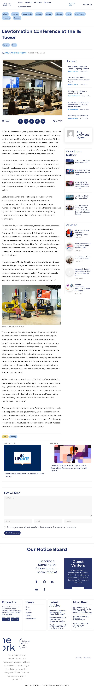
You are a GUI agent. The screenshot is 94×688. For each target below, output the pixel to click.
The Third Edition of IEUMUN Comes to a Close (82, 172)
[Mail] (36, 589)
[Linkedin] (43, 121)
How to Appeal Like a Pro (78, 115)
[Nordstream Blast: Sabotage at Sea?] (70, 197)
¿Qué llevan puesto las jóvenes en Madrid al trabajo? (57, 612)
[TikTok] (44, 589)
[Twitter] (26, 121)
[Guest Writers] (78, 573)
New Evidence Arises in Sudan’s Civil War (77, 92)
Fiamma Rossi (73, 109)
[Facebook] (20, 121)
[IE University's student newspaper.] (7, 4)
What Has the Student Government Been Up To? (24, 475)
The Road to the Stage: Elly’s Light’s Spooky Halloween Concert (82, 185)
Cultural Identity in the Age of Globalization (81, 618)
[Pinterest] (31, 121)
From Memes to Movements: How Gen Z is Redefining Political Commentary (82, 609)
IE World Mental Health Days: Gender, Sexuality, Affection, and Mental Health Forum (69, 468)
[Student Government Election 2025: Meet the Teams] (70, 287)
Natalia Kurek (73, 85)
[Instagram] (44, 581)
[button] (87, 4)
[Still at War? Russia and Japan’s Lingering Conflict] (70, 233)
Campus (6, 45)
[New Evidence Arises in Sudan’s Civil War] (70, 260)
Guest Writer (73, 118)
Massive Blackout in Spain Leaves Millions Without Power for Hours (78, 104)
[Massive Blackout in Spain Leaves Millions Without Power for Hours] (70, 272)
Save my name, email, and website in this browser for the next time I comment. (41, 527)
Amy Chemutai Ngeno (15, 53)
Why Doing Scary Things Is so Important (80, 625)
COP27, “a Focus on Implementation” (82, 161)
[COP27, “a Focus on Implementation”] (70, 161)
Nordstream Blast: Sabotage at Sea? (81, 197)
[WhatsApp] (37, 121)
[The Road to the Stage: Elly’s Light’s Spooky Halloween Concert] (70, 183)
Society (13, 437)
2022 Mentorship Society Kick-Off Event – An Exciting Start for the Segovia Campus (82, 210)
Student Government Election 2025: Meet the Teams (82, 287)
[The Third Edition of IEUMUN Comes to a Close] (70, 171)
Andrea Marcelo (74, 96)
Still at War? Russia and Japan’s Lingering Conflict (78, 68)
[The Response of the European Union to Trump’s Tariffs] (70, 246)
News (14, 45)
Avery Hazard (73, 71)
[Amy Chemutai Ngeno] (70, 135)
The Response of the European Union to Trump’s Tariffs (79, 80)
